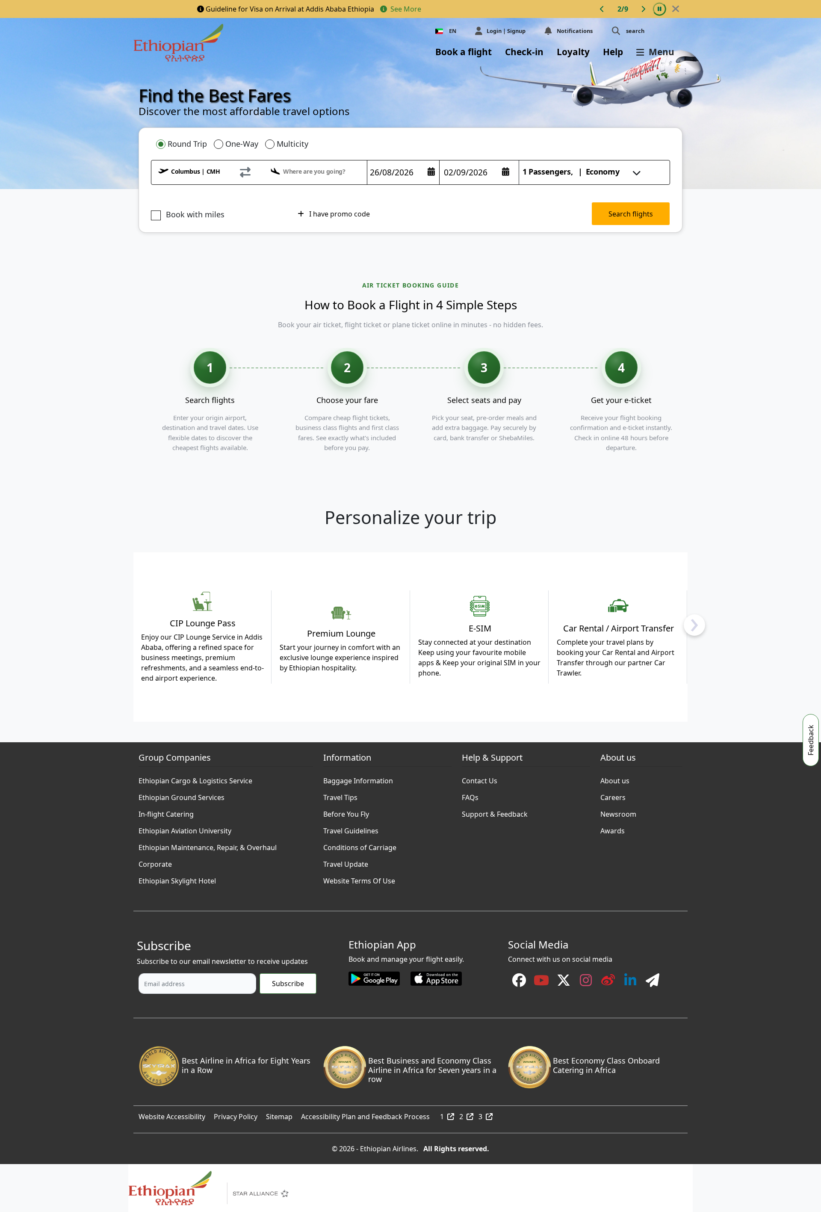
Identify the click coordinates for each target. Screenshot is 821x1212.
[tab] (181, 144)
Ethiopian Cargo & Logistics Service (195, 778)
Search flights (630, 214)
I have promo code (338, 214)
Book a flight (463, 52)
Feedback (810, 740)
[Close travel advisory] (675, 9)
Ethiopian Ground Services (181, 795)
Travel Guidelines (350, 828)
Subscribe (288, 983)
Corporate (155, 862)
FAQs (470, 795)
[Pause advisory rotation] (659, 9)
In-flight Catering (166, 812)
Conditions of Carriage (359, 845)
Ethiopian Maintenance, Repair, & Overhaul (208, 845)
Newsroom (618, 812)
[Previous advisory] (602, 9)
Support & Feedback (495, 812)
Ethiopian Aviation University (185, 828)
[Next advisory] (643, 9)
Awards (612, 828)
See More (405, 9)
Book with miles (195, 214)
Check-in (524, 52)
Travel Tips (340, 795)
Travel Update (345, 862)
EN (452, 31)
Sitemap (279, 1114)
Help (613, 52)
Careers (613, 795)
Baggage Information (358, 778)
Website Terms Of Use (359, 878)
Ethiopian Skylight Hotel (177, 878)
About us (614, 778)
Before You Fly (346, 812)
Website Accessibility (172, 1114)
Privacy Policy (235, 1114)
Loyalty (573, 52)
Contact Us (479, 778)
